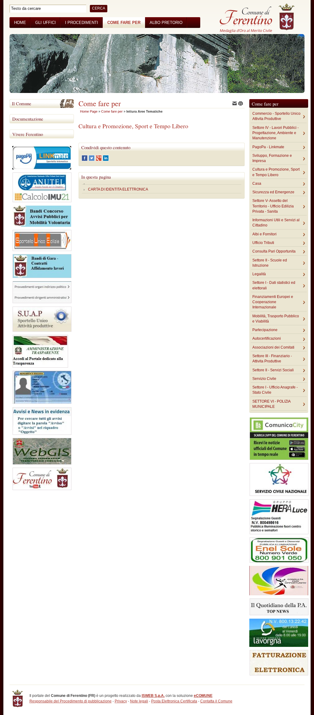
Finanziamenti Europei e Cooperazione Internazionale (272, 302)
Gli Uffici (45, 22)
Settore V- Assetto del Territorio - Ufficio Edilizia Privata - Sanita (273, 206)
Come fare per (123, 22)
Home (20, 22)
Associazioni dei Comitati (273, 347)
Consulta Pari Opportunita (274, 251)
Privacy (121, 701)
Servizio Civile (264, 379)
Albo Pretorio (166, 22)
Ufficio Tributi (263, 243)
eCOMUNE (203, 696)
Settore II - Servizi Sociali (273, 370)
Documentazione (27, 119)
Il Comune (21, 103)
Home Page (89, 111)
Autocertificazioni (266, 338)
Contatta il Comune (216, 701)
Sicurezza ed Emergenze (273, 192)
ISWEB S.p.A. (153, 696)
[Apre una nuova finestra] (85, 160)
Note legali (139, 701)
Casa (256, 183)
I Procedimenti (81, 22)
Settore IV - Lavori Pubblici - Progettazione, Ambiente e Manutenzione (275, 133)
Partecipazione (265, 330)
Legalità (259, 274)
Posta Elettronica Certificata (174, 701)
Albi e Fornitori (264, 234)
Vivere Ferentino (27, 134)
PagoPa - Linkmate (268, 147)
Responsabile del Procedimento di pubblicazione (70, 701)
